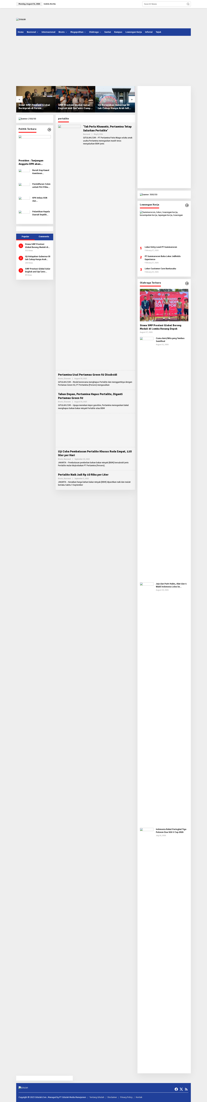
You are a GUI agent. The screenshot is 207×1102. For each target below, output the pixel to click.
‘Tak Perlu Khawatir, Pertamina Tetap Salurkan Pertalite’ (107, 128)
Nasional (86, 134)
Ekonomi (67, 379)
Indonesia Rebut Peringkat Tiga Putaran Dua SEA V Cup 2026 (171, 831)
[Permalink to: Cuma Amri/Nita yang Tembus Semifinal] (146, 458)
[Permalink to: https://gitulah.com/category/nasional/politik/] (49, 130)
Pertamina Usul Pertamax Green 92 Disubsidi (87, 374)
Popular (25, 236)
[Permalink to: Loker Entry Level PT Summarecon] (164, 227)
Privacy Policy (126, 1097)
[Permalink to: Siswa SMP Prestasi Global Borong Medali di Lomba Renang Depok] (164, 305)
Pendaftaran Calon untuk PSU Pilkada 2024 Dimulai (41, 186)
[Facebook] (176, 1089)
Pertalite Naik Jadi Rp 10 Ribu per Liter (83, 474)
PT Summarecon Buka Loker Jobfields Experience (163, 258)
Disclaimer (112, 1097)
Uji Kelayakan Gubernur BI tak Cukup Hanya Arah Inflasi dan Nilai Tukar (115, 106)
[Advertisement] (132, 18)
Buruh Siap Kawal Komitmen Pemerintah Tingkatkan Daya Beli (40, 172)
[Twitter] (181, 1089)
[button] (188, 4)
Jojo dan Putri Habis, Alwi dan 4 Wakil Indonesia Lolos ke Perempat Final (171, 585)
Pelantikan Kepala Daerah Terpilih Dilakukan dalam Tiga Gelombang (41, 213)
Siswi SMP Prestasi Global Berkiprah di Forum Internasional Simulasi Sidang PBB (34, 106)
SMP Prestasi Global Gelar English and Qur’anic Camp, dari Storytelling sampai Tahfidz (74, 106)
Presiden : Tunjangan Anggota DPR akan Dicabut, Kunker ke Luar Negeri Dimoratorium (33, 162)
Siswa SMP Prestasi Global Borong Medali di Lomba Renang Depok (36, 246)
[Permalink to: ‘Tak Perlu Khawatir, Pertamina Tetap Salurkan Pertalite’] (69, 246)
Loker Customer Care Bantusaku (160, 268)
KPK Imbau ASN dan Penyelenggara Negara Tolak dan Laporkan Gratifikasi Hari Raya (40, 199)
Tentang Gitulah (96, 1097)
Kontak (139, 1097)
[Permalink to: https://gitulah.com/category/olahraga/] (187, 283)
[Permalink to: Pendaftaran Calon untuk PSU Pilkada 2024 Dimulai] (24, 188)
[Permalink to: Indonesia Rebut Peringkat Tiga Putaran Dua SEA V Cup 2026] (146, 949)
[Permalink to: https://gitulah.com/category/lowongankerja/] (187, 205)
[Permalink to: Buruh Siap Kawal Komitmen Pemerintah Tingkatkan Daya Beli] (24, 174)
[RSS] (186, 1089)
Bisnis (60, 379)
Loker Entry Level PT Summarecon (161, 247)
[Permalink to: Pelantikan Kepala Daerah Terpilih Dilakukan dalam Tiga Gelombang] (24, 215)
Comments (44, 236)
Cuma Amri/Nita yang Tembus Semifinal (170, 340)
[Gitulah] (21, 19)
